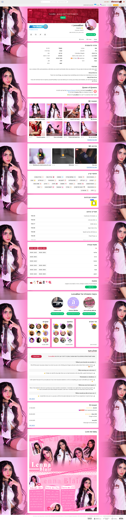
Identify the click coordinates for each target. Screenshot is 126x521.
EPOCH (97, 516)
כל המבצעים (103, 5)
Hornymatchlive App (88, 5)
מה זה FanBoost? (33, 29)
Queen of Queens (71, 90)
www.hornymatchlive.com (108, 516)
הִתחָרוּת (97, 5)
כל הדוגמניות (122, 5)
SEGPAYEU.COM (92, 516)
